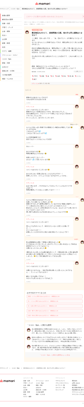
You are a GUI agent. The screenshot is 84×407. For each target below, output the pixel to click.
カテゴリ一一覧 (60, 387)
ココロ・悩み (6, 59)
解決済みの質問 (7, 19)
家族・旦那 (6, 63)
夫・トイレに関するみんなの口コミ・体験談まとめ (43, 301)
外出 (64, 76)
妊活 (3, 47)
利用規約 (74, 385)
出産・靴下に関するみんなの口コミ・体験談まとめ (43, 311)
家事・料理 (6, 43)
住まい (4, 35)
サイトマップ (59, 390)
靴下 (35, 79)
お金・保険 (6, 31)
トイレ (79, 76)
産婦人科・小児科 (8, 71)
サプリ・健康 (6, 51)
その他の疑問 (6, 75)
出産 (58, 76)
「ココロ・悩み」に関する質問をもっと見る (54, 355)
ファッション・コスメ (10, 55)
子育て (36, 76)
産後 (42, 76)
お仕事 (4, 39)
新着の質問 (6, 15)
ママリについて (60, 381)
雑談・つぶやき (7, 79)
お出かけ (5, 67)
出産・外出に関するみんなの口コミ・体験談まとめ (43, 315)
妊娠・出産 (6, 23)
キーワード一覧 (60, 385)
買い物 (71, 76)
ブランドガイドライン (62, 383)
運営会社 (74, 381)
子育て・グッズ (7, 27)
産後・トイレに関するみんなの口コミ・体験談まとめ (44, 296)
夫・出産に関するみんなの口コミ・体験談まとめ (42, 306)
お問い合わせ (76, 383)
